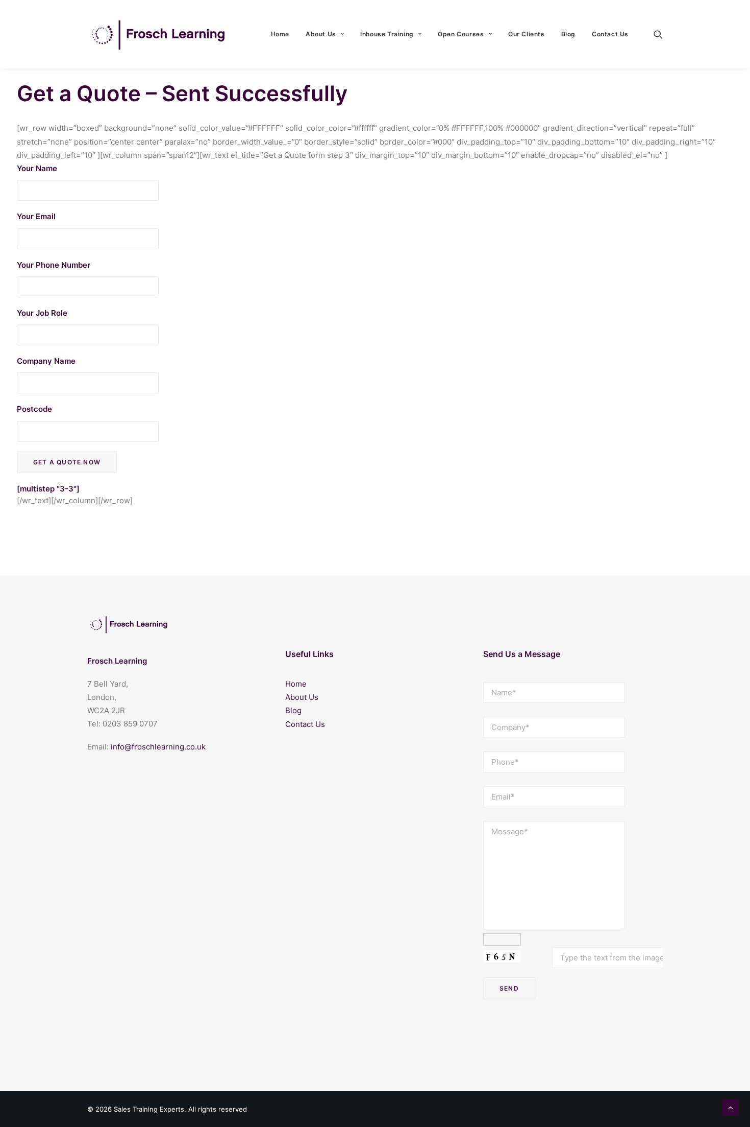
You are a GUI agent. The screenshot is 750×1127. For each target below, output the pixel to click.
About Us (321, 34)
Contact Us (610, 34)
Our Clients (526, 34)
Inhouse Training (387, 34)
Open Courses (461, 34)
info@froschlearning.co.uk (158, 747)
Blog (568, 34)
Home (280, 34)
